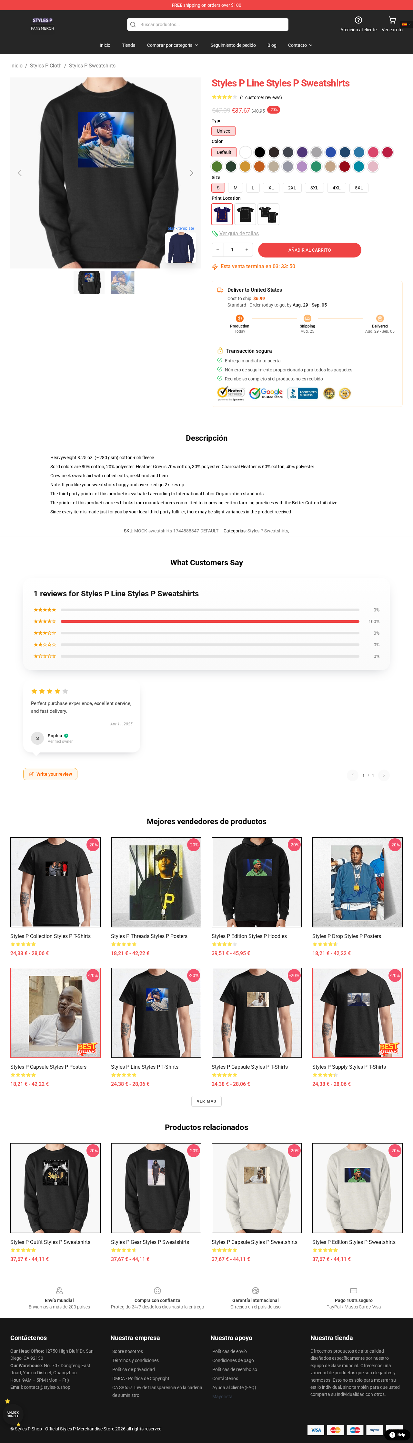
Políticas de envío (229, 1351)
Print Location (226, 198)
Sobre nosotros (127, 1351)
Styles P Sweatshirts (92, 66)
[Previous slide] (20, 173)
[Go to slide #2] (122, 282)
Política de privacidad (133, 1369)
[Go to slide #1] (89, 282)
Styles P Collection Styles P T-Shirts (50, 936)
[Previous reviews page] (352, 775)
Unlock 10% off (13, 1414)
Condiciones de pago (233, 1360)
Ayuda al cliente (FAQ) (234, 1387)
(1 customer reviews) (261, 97)
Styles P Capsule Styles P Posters (48, 1067)
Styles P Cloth (46, 66)
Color (217, 141)
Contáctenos (225, 1378)
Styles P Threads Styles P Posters (149, 936)
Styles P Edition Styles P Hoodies (249, 936)
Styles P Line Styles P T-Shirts (144, 1067)
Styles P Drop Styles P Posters (346, 936)
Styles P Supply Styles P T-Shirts (349, 1067)
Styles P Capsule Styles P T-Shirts (250, 1067)
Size (216, 177)
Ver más (206, 1101)
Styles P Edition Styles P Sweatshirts (354, 1242)
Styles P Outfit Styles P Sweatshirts (50, 1242)
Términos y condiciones (135, 1360)
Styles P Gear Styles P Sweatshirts (150, 1242)
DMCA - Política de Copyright (140, 1378)
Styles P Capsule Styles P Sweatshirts (254, 1242)
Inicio (16, 66)
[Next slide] (191, 173)
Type (217, 120)
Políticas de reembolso (234, 1369)
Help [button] (401, 1435)
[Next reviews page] (384, 775)
